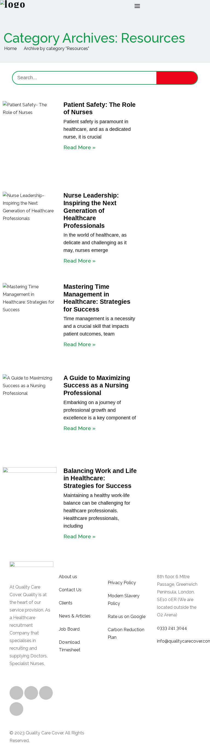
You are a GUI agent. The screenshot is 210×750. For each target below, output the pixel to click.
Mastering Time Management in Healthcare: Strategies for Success (96, 298)
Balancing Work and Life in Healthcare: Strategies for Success (100, 478)
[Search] (176, 78)
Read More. (21, 671)
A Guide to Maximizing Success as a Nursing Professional (96, 385)
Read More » (79, 147)
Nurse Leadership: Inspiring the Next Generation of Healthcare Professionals (91, 210)
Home (10, 48)
